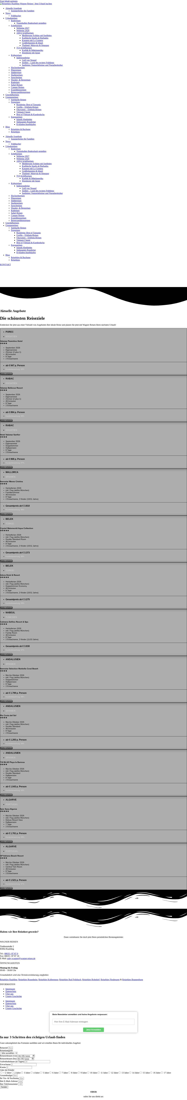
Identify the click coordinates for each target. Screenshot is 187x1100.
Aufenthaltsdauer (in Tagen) (12, 1061)
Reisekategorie (6, 1050)
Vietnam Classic (23, 112)
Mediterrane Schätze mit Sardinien (37, 35)
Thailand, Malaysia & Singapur (35, 45)
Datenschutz (10, 991)
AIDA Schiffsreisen (25, 33)
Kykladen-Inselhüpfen (26, 124)
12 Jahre (114, 1073)
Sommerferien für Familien (22, 11)
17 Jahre (167, 1073)
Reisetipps (15, 132)
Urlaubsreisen (11, 18)
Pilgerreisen (16, 70)
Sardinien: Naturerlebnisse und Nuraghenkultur (42, 65)
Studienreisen (17, 75)
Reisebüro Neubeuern (110, 979)
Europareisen (16, 117)
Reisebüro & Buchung (20, 129)
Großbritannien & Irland (32, 43)
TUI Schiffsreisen (24, 48)
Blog (7, 127)
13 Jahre (125, 1073)
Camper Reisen (17, 87)
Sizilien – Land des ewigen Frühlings (38, 62)
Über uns (9, 994)
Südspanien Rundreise (26, 122)
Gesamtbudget (6, 1075)
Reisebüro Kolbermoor (48, 979)
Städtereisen (16, 72)
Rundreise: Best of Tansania (28, 104)
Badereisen (16, 20)
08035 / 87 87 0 (11, 953)
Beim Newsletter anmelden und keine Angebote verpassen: (80, 1014)
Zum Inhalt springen (9, 1)
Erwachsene (5, 1064)
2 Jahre (18, 1073)
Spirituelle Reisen (18, 100)
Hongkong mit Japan (31, 53)
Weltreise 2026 (22, 30)
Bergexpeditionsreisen (20, 92)
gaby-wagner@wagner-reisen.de (21, 958)
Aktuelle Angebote (13, 8)
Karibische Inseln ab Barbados (35, 38)
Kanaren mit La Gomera (32, 40)
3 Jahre (27, 1073)
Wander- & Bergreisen (20, 80)
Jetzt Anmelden (93, 1030)
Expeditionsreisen (18, 90)
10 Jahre (93, 1073)
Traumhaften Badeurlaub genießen (31, 23)
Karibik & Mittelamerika (32, 50)
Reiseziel (4, 1048)
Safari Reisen (16, 85)
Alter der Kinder (7, 1070)
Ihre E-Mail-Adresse (9, 1081)
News (8, 13)
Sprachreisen (16, 77)
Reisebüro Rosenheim (27, 979)
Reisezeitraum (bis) (8, 1058)
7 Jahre (65, 1073)
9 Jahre (84, 1073)
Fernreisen (15, 102)
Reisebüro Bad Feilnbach (70, 979)
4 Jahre (36, 1073)
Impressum (10, 989)
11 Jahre (104, 1073)
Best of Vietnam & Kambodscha (30, 114)
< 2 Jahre (7, 1073)
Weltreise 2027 (22, 28)
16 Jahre (156, 1073)
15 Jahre (146, 1073)
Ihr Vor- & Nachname (9, 1078)
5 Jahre (46, 1073)
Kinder (3, 1067)
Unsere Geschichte (13, 996)
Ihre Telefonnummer (9, 1084)
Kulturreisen (16, 55)
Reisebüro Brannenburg (132, 979)
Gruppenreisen (11, 97)
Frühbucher (16, 16)
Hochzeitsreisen (18, 67)
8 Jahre (74, 1073)
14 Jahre (135, 1073)
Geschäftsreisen (12, 95)
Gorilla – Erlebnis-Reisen (27, 107)
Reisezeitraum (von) (9, 1056)
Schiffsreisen (16, 25)
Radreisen (15, 82)
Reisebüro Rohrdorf (91, 979)
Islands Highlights (24, 119)
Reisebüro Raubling (8, 979)
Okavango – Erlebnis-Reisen (28, 109)
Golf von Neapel (29, 60)
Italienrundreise (23, 58)
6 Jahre (55, 1073)
